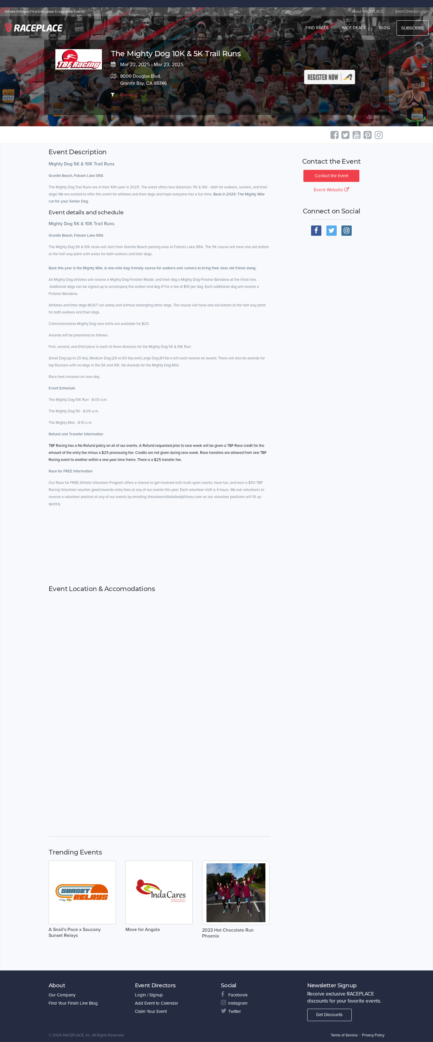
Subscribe (412, 28)
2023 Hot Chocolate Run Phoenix (228, 933)
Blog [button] (384, 27)
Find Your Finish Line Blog (73, 1003)
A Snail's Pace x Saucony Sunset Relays (75, 932)
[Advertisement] (159, 551)
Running (129, 95)
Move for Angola (142, 930)
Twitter (234, 1011)
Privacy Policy (373, 1035)
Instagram (237, 1003)
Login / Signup (149, 995)
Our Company (62, 995)
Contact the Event (331, 175)
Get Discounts (329, 1014)
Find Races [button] (317, 27)
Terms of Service (344, 1035)
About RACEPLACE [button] (367, 11)
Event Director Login (412, 11)
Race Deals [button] (354, 27)
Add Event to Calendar (156, 1003)
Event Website (329, 190)
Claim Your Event (151, 1011)
